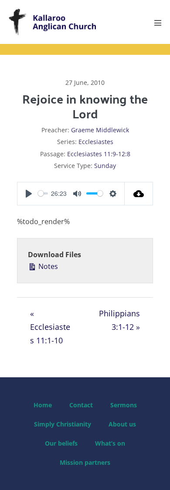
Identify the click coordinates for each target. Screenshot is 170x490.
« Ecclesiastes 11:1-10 (50, 326)
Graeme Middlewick (100, 130)
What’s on (110, 443)
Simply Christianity (62, 424)
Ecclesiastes (95, 142)
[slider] (43, 193)
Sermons (123, 405)
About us (122, 424)
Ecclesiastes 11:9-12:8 (98, 154)
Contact (81, 405)
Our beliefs (61, 443)
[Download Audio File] (139, 193)
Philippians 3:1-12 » (119, 320)
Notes (47, 266)
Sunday (105, 165)
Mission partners (85, 462)
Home (43, 405)
